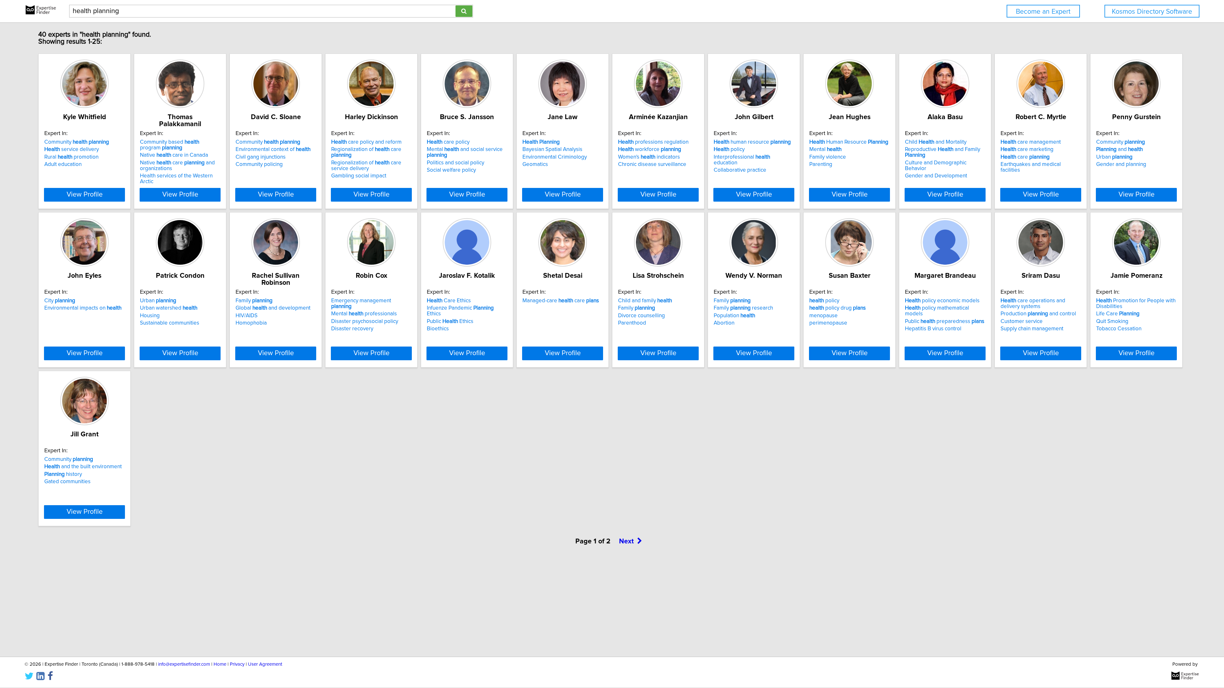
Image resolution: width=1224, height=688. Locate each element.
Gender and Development (936, 176)
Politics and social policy (455, 163)
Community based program (169, 145)
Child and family (645, 301)
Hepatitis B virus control (933, 329)
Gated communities (67, 481)
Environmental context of (273, 149)
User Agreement (265, 664)
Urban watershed (168, 308)
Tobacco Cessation (1118, 329)
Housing (150, 316)
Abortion (724, 323)
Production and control (1038, 314)
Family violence (827, 157)
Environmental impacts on (82, 308)
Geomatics (535, 164)
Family (254, 301)
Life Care (1118, 314)
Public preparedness (944, 321)
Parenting (820, 164)
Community (76, 142)
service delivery (71, 149)
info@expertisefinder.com (184, 664)
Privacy (237, 664)
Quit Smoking (1112, 321)
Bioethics (438, 329)
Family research (743, 308)
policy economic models (942, 301)
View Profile (85, 194)
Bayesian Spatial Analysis (552, 149)
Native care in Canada (174, 155)
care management (1031, 142)
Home (220, 664)
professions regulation (653, 142)
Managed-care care (560, 301)
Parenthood (632, 323)
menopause (823, 316)
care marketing (1027, 149)
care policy (448, 142)
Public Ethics (450, 321)
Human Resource (848, 142)
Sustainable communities (169, 323)
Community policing (259, 164)
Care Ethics (449, 301)
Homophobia (251, 323)
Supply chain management (1032, 329)
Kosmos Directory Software (1152, 11)
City (59, 301)
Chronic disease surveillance (652, 164)
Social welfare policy (451, 170)
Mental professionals (364, 314)
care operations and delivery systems (1033, 303)
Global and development (273, 308)
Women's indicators (649, 157)
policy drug (837, 308)
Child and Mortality (935, 142)
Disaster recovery (352, 329)
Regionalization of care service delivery (366, 165)
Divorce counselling (641, 316)
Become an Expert (1043, 11)
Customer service (1022, 321)
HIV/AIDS (247, 316)
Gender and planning (1121, 164)
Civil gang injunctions (261, 157)
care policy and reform (366, 142)
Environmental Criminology (554, 157)
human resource (752, 142)
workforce (649, 149)
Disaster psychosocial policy (364, 321)
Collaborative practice (740, 170)
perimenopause (828, 323)
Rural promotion (71, 157)
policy (729, 149)
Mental (825, 149)
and (1119, 149)
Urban (1114, 157)
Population (734, 316)
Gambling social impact (358, 176)
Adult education (63, 164)
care (1025, 157)
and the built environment (83, 466)
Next (626, 541)
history (63, 474)
